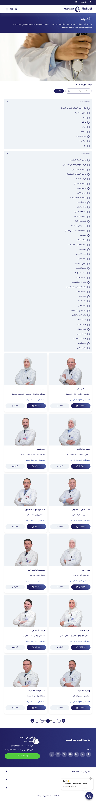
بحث (59, 91)
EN (76, 2)
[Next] (32, 721)
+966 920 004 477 (16, 746)
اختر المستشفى (84, 102)
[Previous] (63, 721)
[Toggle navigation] (7, 9)
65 (42, 721)
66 (37, 721)
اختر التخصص (85, 154)
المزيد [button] (61, 406)
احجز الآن (82, 406)
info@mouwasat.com (13, 750)
